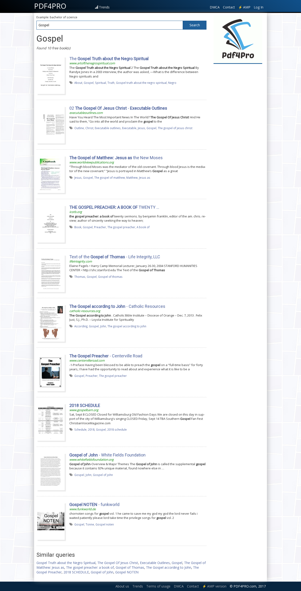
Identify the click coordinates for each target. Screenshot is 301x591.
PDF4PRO (50, 6)
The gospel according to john (126, 326)
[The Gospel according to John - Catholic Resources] (50, 323)
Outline (79, 128)
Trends (104, 7)
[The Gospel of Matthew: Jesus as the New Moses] (50, 174)
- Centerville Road (105, 355)
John (103, 326)
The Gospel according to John (168, 567)
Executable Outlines (155, 562)
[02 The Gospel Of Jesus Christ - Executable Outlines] (50, 124)
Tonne (90, 524)
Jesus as (144, 177)
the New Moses (116, 157)
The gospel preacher (121, 227)
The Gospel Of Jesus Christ (117, 562)
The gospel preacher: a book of (90, 567)
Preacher (100, 227)
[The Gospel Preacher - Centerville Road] (50, 372)
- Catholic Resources (117, 306)
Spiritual (100, 83)
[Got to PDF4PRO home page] (238, 39)
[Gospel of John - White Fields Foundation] (50, 471)
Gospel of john (103, 475)
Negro (172, 83)
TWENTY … (114, 207)
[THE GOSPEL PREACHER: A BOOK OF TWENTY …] (50, 223)
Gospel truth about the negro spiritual (141, 83)
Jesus (141, 128)
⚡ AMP (244, 7)
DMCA (215, 7)
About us (122, 586)
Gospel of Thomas (130, 567)
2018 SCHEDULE (76, 572)
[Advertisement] (238, 136)
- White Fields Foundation (107, 454)
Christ (89, 128)
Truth (111, 83)
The (109, 58)
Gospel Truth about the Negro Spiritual (65, 562)
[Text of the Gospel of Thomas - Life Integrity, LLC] (50, 273)
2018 (91, 429)
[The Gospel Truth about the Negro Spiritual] (50, 75)
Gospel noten (104, 524)
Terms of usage (158, 586)
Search (195, 25)
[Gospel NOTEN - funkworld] (50, 521)
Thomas (79, 276)
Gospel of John (102, 572)
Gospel (89, 83)
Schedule (80, 429)
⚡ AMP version (214, 586)
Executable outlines (108, 128)
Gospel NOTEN (127, 572)
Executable (129, 128)
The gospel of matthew (109, 177)
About (78, 83)
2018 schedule (117, 429)
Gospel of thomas (110, 276)
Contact (229, 7)
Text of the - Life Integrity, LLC (114, 256)
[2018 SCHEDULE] (50, 422)
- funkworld (94, 504)
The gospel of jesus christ (175, 128)
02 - (118, 108)
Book (77, 227)
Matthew (132, 177)
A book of (143, 227)
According (80, 326)
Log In (258, 7)
